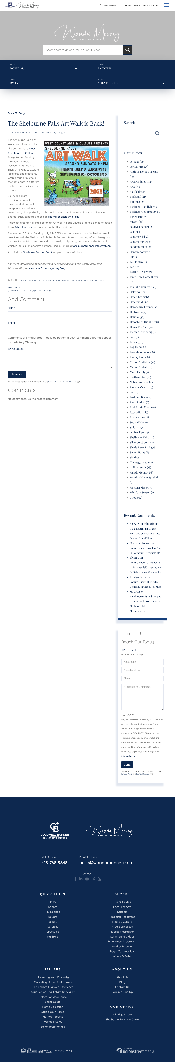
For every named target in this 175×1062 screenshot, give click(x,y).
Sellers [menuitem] (52, 921)
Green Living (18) (140, 297)
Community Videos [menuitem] (122, 936)
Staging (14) (137, 457)
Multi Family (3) (139, 372)
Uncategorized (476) (142, 462)
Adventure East (24, 227)
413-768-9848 (109, 5)
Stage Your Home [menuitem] (52, 1011)
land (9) (134, 337)
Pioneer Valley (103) (141, 387)
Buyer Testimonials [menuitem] (122, 951)
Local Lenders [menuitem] (122, 907)
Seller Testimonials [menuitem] (53, 1026)
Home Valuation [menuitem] (52, 1006)
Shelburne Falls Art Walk (37, 252)
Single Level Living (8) (143, 447)
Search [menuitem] (52, 907)
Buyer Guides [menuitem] (122, 902)
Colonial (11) (137, 232)
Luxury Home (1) (140, 357)
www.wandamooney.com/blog (46, 268)
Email (11, 323)
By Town (104, 68)
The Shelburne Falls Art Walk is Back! (56, 123)
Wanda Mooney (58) (141, 472)
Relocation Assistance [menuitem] (122, 941)
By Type (16, 83)
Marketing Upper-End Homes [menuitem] (53, 982)
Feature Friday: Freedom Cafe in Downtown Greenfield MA (146, 550)
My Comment (16, 348)
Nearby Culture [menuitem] (122, 921)
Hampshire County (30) (144, 307)
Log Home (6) (138, 347)
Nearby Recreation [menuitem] (122, 931)
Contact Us (122, 987)
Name (11, 308)
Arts (50, 290)
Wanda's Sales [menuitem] (122, 956)
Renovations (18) (140, 417)
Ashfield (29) (137, 192)
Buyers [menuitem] (52, 916)
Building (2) (137, 202)
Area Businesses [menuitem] (122, 926)
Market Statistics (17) (142, 367)
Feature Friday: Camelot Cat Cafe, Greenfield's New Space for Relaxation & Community (145, 567)
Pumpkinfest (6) (139, 402)
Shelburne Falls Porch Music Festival (80, 280)
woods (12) (136, 497)
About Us (122, 977)
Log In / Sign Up (122, 992)
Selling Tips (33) (139, 432)
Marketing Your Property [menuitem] (53, 977)
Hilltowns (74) (138, 312)
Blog (122, 982)
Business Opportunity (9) (145, 211)
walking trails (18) (140, 467)
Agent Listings (110, 83)
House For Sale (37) (141, 327)
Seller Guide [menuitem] (52, 1002)
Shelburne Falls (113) (142, 437)
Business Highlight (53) (143, 207)
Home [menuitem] (53, 902)
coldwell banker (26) (142, 227)
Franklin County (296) (143, 287)
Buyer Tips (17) (138, 217)
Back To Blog (16, 113)
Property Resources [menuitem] (122, 916)
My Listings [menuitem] (53, 911)
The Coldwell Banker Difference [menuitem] (52, 987)
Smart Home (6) (139, 452)
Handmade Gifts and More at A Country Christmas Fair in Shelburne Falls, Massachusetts (145, 604)
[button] (127, 50)
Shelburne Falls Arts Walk (37, 280)
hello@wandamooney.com (143, 5)
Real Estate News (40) (143, 407)
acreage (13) (137, 161)
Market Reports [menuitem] (122, 946)
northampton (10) (140, 377)
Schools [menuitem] (122, 911)
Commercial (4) (139, 237)
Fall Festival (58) (139, 262)
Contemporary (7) (140, 252)
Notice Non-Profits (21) (143, 382)
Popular (17, 68)
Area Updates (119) (141, 181)
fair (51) (134, 257)
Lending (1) (136, 342)
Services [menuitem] (52, 926)
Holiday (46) (137, 317)
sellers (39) (136, 427)
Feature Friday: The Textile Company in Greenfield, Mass (145, 584)
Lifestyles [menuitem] (53, 931)
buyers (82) (136, 222)
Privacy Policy (53, 382)
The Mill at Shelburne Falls (63, 216)
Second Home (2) (140, 422)
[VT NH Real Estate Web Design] (135, 1051)
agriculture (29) (139, 166)
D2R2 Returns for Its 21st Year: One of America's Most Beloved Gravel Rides (145, 533)
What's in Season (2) (142, 492)
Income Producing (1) (143, 332)
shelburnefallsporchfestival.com (92, 245)
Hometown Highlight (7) (144, 322)
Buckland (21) (138, 196)
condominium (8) (140, 247)
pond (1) (134, 392)
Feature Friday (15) (141, 272)
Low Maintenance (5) (142, 352)
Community (15, 290)
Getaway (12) (137, 292)
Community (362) (140, 242)
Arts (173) (135, 186)
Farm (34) (135, 267)
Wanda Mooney (20, 132)
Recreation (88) (139, 412)
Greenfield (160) (139, 302)
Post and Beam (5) (140, 397)
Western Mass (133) (141, 487)
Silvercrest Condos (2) (143, 442)
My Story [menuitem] (53, 936)
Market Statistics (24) (142, 362)
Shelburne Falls (34, 290)
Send (127, 764)
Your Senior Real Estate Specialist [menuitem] (53, 992)
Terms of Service (69, 382)
